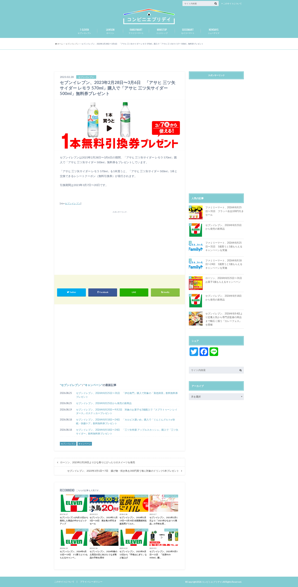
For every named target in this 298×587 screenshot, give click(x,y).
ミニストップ (162, 31)
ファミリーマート (136, 31)
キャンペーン (93, 385)
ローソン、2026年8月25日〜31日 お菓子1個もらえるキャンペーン (224, 280)
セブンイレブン (84, 31)
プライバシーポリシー (91, 581)
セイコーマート (188, 31)
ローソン (110, 31)
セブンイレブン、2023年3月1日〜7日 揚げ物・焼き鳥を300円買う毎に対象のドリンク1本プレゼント (123, 470)
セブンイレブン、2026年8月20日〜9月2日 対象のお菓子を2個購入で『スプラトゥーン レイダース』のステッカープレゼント (126, 411)
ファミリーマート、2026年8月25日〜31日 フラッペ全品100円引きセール (224, 211)
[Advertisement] (149, 61)
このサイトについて (232, 3)
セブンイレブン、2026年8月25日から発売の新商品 (104, 403)
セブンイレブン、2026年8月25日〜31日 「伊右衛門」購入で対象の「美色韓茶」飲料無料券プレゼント (127, 395)
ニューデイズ (213, 31)
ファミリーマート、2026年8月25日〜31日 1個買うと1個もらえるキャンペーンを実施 (223, 246)
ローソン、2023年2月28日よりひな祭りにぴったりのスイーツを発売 (97, 462)
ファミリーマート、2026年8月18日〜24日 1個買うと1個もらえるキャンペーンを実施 (223, 264)
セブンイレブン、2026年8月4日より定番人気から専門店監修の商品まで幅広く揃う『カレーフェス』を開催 (224, 319)
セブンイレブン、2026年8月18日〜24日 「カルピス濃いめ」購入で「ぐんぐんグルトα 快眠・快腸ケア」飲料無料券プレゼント (125, 421)
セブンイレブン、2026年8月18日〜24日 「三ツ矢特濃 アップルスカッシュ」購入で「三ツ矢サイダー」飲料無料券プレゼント (127, 431)
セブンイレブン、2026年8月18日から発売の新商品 (223, 297)
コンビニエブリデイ (212, 581)
